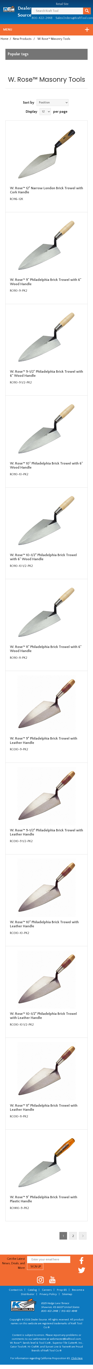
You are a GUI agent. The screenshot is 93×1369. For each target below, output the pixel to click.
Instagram (40, 1280)
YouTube (52, 1280)
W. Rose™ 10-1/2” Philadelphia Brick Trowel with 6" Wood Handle (43, 557)
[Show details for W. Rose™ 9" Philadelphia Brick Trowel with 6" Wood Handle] (46, 246)
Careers (47, 1289)
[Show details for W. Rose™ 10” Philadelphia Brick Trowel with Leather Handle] (46, 888)
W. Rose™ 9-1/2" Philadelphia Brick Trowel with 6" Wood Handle (46, 374)
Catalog (32, 1289)
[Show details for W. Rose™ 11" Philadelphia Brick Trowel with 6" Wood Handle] (46, 612)
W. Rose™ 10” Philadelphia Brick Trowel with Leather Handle (44, 924)
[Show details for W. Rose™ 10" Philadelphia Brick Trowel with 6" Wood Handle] (46, 429)
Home (4, 39)
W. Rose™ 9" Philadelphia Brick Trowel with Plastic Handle (43, 1199)
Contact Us (15, 1289)
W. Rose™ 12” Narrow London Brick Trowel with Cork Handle (46, 190)
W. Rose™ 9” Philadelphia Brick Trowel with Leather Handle (43, 740)
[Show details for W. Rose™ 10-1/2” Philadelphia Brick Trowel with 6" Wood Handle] (46, 521)
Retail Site (62, 4)
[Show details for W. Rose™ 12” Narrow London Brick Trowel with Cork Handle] (46, 154)
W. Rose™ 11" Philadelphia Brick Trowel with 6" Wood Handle (46, 649)
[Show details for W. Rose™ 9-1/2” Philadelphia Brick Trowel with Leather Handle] (46, 796)
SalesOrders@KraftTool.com (74, 18)
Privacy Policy (48, 1294)
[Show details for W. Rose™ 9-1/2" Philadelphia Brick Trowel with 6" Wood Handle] (46, 337)
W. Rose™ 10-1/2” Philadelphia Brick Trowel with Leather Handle (43, 1016)
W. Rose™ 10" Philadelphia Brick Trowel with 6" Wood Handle (46, 465)
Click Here (77, 1358)
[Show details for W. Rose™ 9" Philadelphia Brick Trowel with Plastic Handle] (46, 1163)
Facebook (82, 1260)
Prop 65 (62, 1289)
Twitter (82, 1270)
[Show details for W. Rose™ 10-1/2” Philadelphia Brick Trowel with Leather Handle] (46, 980)
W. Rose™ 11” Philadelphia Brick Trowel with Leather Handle (43, 1108)
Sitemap (67, 1294)
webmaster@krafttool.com (65, 1339)
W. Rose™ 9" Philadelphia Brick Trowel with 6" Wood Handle (45, 282)
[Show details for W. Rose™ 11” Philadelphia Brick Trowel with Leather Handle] (46, 1071)
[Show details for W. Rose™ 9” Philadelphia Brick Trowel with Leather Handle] (46, 704)
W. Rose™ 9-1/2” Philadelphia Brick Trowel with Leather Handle (46, 832)
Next (83, 1236)
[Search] (87, 11)
